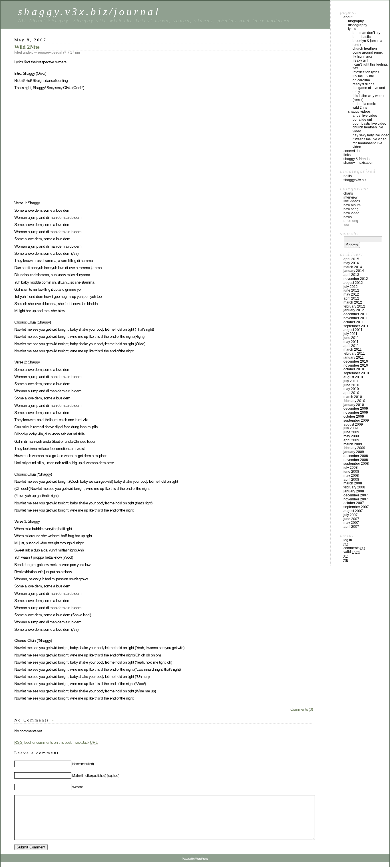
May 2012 (351, 294)
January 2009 (353, 452)
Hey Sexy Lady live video (371, 135)
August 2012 (353, 283)
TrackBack (85, 742)
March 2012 (352, 302)
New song (351, 209)
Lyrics (352, 29)
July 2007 (350, 515)
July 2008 (350, 468)
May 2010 (351, 389)
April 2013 (351, 275)
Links (347, 155)
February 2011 (354, 353)
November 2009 (355, 413)
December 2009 (355, 409)
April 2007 (351, 527)
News (347, 217)
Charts (348, 193)
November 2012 (355, 279)
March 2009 (352, 444)
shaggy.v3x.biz (354, 180)
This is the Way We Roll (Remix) (369, 98)
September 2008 (356, 464)
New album (352, 205)
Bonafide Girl (362, 120)
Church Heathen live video (368, 129)
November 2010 (355, 365)
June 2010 (351, 385)
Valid (351, 552)
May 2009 (351, 436)
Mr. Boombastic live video (367, 145)
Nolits (347, 176)
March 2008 (352, 483)
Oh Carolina (361, 80)
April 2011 (351, 346)
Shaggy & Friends (356, 159)
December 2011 (355, 314)
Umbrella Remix (364, 104)
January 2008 (353, 491)
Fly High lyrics (363, 56)
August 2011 (353, 330)
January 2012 (353, 310)
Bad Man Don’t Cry (366, 33)
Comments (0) (301, 709)
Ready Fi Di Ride (364, 84)
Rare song (350, 221)
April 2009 (351, 440)
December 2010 (355, 361)
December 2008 (355, 456)
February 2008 (354, 487)
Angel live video (365, 116)
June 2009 (351, 432)
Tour (346, 225)
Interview (350, 197)
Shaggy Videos (359, 112)
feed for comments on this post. (43, 742)
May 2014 (351, 263)
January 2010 (353, 405)
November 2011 (355, 318)
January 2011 (353, 357)
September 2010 (356, 373)
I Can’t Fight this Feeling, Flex (370, 66)
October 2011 (353, 322)
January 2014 (353, 271)
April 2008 (351, 480)
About (347, 17)
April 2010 (351, 393)
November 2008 (355, 460)
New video (351, 213)
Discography (357, 25)
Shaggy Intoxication (358, 163)
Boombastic (362, 37)
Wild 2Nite (26, 47)
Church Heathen (365, 48)
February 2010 (354, 401)
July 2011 (350, 334)
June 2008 (351, 472)
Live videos (351, 201)
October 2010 (353, 369)
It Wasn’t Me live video (370, 139)
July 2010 (350, 381)
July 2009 (350, 428)
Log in (347, 540)
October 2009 (353, 417)
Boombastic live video (369, 124)
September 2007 (356, 507)
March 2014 (352, 267)
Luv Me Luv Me (363, 76)
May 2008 (351, 476)
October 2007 (353, 503)
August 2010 (353, 377)
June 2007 (351, 519)
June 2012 (351, 290)
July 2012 (350, 287)
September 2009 (356, 421)
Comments (354, 548)
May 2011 (351, 342)
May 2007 (351, 523)
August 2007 (353, 511)
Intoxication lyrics (366, 72)
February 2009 (354, 448)
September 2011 (356, 326)
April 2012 (351, 298)
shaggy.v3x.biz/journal (89, 11)
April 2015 (351, 259)
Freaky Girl (360, 60)
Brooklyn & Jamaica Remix (367, 43)
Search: (349, 233)
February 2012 (354, 306)
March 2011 (352, 349)
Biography (356, 21)
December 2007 (355, 495)
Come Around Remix (368, 52)
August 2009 (353, 425)
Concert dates (353, 151)
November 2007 (355, 499)
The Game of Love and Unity (369, 90)
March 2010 (352, 397)
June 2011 (351, 338)
